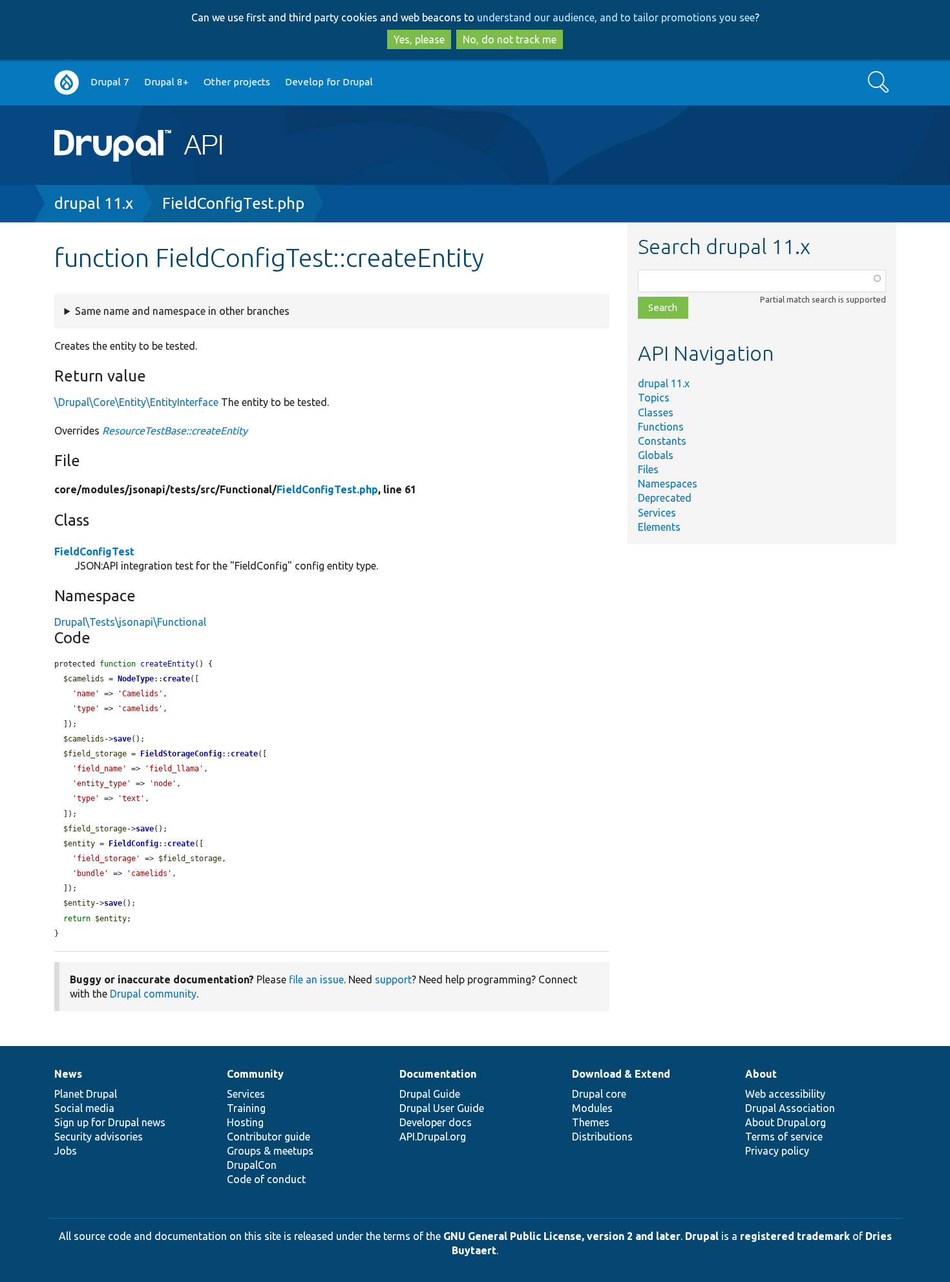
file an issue (316, 979)
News (68, 1074)
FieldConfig (133, 843)
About (761, 1074)
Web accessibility (785, 1094)
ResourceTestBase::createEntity (175, 430)
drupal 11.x (93, 203)
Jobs (65, 1151)
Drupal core (599, 1094)
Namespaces (667, 483)
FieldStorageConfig (181, 753)
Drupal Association (790, 1108)
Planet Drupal (85, 1094)
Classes (655, 412)
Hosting (245, 1122)
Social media (84, 1108)
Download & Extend (621, 1074)
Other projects (237, 81)
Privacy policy (777, 1151)
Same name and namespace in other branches (182, 311)
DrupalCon (252, 1165)
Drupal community (153, 993)
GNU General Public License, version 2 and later (562, 1236)
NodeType (136, 678)
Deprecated (664, 498)
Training (246, 1108)
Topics (654, 397)
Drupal (702, 1236)
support (393, 979)
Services (657, 512)
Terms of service (784, 1136)
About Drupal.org (785, 1122)
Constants (662, 441)
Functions (661, 427)
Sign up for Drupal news (109, 1122)
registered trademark (795, 1236)
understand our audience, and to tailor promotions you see (616, 17)
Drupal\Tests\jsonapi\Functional (130, 622)
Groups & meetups (270, 1151)
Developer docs (435, 1122)
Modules (592, 1108)
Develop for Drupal (329, 81)
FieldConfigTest (94, 551)
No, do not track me (509, 39)
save (122, 738)
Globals (655, 455)
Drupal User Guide (441, 1108)
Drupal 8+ (166, 81)
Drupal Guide (429, 1094)
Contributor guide (268, 1136)
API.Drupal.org (432, 1136)
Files (648, 469)
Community (255, 1074)
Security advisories (98, 1136)
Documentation (437, 1074)
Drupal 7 (109, 81)
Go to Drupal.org (66, 82)
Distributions (602, 1136)
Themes (590, 1122)
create (176, 678)
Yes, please (419, 39)
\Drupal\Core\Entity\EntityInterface (136, 402)
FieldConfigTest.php (233, 203)
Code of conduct (266, 1179)
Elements (659, 527)
